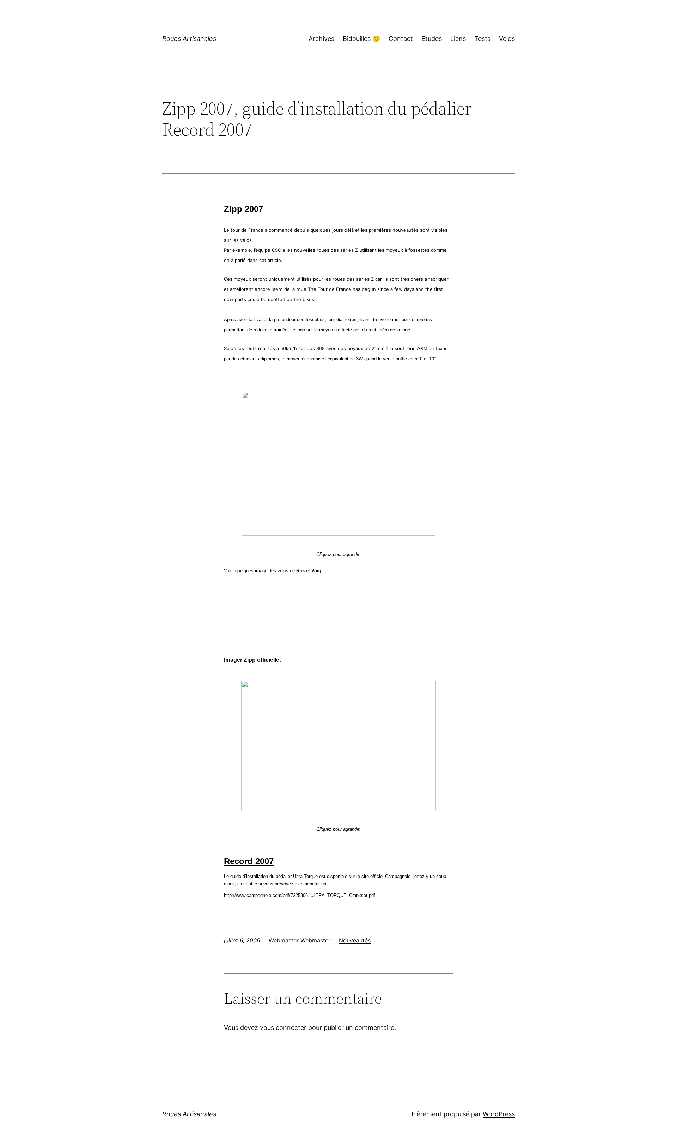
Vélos (507, 38)
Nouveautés (355, 940)
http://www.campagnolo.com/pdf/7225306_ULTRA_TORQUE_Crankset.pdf (299, 895)
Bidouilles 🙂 (361, 38)
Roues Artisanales (189, 38)
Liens (458, 38)
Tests (482, 38)
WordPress (499, 1114)
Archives (321, 38)
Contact (401, 38)
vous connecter (283, 1027)
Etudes (431, 38)
